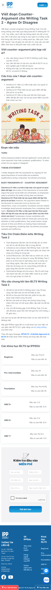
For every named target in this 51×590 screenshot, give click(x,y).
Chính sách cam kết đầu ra (28, 567)
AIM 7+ (44, 573)
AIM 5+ (44, 564)
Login (42, 5)
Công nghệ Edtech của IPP (27, 558)
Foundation (46, 560)
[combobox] (40, 488)
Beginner (45, 548)
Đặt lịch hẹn (25, 509)
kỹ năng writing (40, 327)
